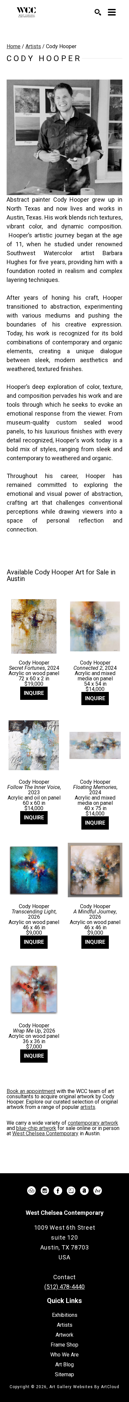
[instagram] (44, 1190)
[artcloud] (31, 1190)
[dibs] (97, 1190)
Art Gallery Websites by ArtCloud (84, 1387)
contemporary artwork (93, 1123)
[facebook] (58, 1190)
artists (87, 1107)
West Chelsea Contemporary (45, 1133)
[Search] (98, 12)
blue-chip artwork (36, 1128)
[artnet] (84, 1190)
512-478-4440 (64, 1267)
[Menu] (112, 12)
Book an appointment (31, 1091)
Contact (64, 1277)
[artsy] (71, 1190)
